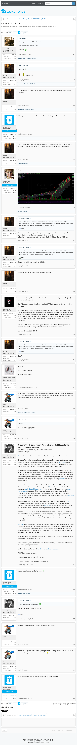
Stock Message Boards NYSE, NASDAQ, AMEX (22, 26)
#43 (74, 105)
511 (15, 82)
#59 (74, 670)
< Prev (10, 32)
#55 (74, 564)
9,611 (14, 136)
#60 (74, 698)
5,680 (14, 56)
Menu (6, 3)
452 (15, 315)
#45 (74, 159)
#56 (74, 589)
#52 (74, 387)
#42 (74, 80)
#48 (74, 266)
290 (15, 385)
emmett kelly (21, 58)
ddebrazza (6, 309)
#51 (74, 360)
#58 (74, 644)
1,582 (14, 462)
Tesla (67, 501)
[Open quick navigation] (73, 19)
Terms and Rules (67, 730)
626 (15, 411)
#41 (74, 54)
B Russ (20, 109)
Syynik (29, 58)
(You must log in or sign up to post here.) (64, 704)
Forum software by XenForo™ (38, 739)
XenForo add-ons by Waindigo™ (32, 740)
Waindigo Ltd (49, 740)
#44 (74, 134)
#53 (74, 409)
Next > (25, 32)
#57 (74, 619)
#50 (74, 334)
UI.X (4, 730)
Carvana (20, 456)
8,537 (14, 190)
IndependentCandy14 (9, 378)
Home (53, 730)
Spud (4, 404)
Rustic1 (26, 138)
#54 (74, 438)
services (8, 29)
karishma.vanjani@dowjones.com (48, 549)
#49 (74, 291)
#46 (74, 207)
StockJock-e (45, 26)
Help (58, 730)
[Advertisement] (52, 11)
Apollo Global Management (33, 489)
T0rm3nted (21, 163)
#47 (74, 240)
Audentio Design (44, 742)
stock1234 (6, 49)
